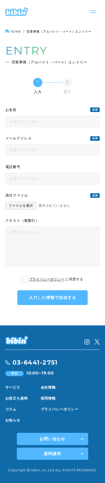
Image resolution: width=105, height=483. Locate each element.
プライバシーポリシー (46, 279)
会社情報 (48, 387)
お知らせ (12, 420)
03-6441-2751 (35, 362)
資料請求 (52, 453)
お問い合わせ (52, 438)
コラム (11, 409)
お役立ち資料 (16, 398)
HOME (15, 31)
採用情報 (48, 398)
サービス (12, 387)
